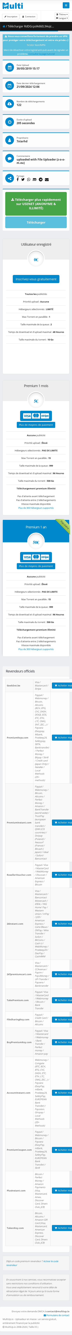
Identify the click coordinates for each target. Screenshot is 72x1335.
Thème (62, 14)
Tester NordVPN (36, 45)
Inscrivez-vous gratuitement (36, 279)
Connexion (29, 16)
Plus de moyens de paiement (36, 424)
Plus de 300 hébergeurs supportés (36, 507)
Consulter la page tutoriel (41, 53)
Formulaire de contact (57, 1315)
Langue (62, 18)
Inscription (12, 16)
